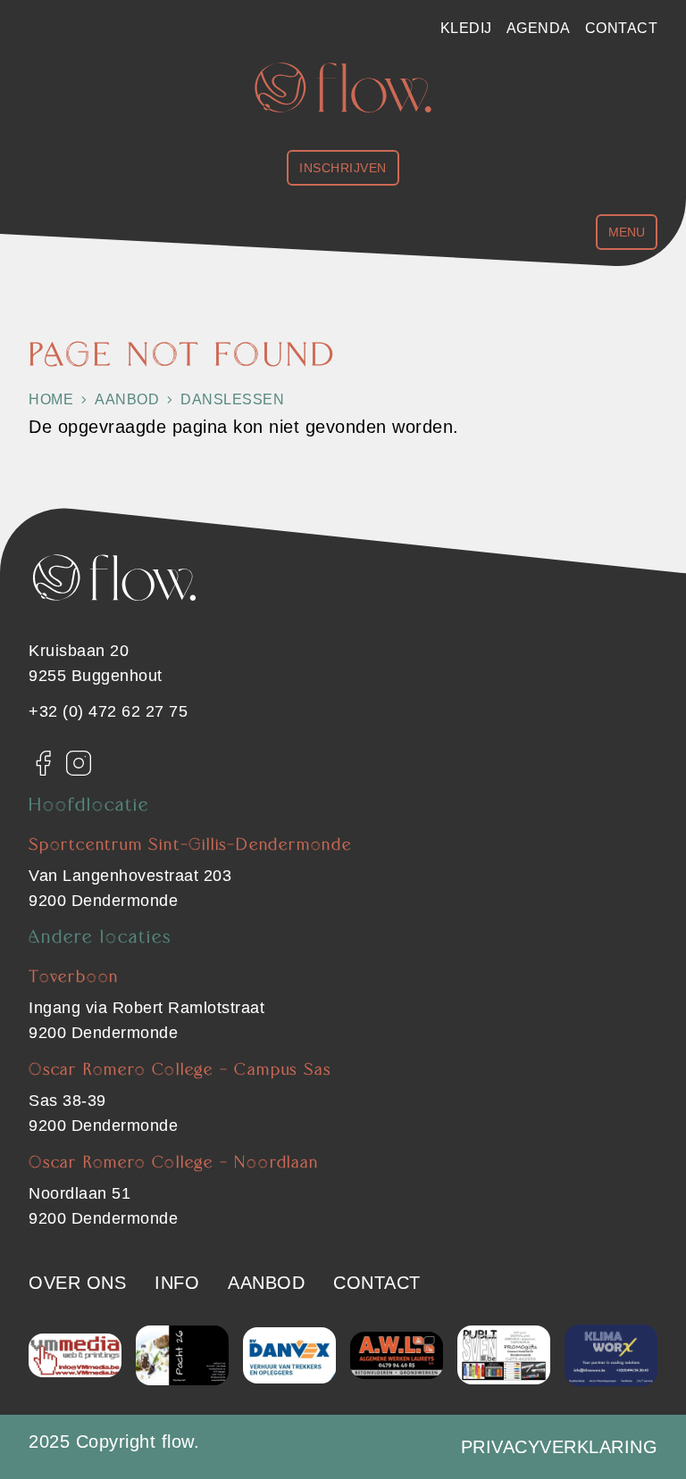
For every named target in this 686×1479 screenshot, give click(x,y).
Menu (626, 232)
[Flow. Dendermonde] (343, 87)
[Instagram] (78, 763)
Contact (621, 28)
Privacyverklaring (559, 1447)
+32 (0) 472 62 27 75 (108, 711)
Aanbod (266, 1282)
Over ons (77, 1282)
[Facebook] (43, 763)
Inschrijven (343, 168)
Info (177, 1282)
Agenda (538, 28)
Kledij (466, 28)
